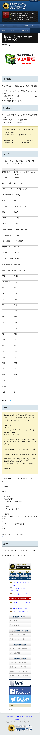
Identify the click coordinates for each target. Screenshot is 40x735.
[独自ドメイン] (25, 30)
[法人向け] (15, 26)
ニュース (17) (14, 620)
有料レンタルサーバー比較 (17, 634)
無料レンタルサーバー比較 (17, 639)
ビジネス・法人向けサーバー (18, 648)
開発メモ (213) (14, 625)
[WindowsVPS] (35, 26)
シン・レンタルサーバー (20, 594)
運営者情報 (10, 716)
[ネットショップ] (15, 30)
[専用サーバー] (5, 30)
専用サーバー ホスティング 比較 (19, 675)
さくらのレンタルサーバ (20, 608)
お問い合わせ (29, 716)
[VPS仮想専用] (25, 26)
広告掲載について (20, 719)
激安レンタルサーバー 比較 (18, 662)
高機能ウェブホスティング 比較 (19, 671)
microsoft (11, 400)
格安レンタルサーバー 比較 (18, 667)
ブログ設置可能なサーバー (17, 653)
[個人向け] (5, 26)
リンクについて (18, 716)
